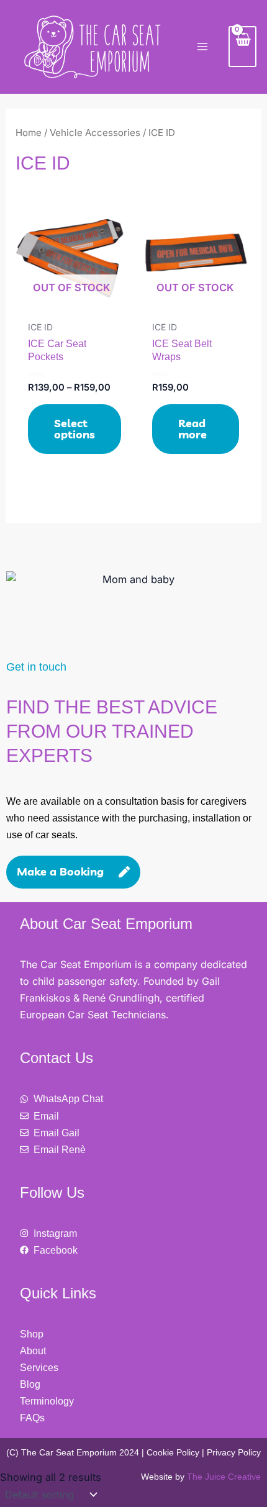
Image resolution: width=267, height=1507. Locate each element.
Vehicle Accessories (95, 132)
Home (29, 132)
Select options (74, 428)
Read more (192, 428)
